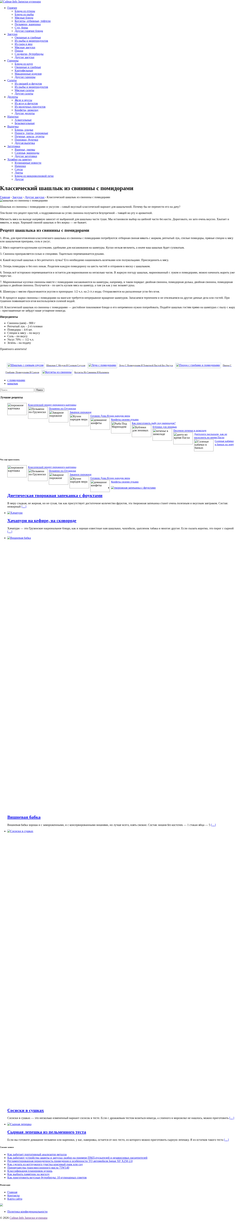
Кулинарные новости (28, 162)
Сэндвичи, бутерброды (29, 53)
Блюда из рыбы (24, 14)
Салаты (12, 80)
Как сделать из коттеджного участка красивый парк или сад (45, 1164)
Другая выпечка (25, 143)
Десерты (12, 96)
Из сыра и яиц (23, 44)
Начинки (20, 166)
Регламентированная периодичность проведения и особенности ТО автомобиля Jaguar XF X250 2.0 (70, 1161)
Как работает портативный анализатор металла (37, 1154)
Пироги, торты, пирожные (31, 133)
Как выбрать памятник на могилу (28, 1174)
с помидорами (16, 380)
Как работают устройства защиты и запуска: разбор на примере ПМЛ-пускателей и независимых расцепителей (77, 1157)
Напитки (13, 116)
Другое (19, 179)
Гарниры (13, 60)
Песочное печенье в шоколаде (189, 430)
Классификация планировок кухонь (29, 1170)
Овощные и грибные (28, 37)
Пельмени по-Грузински (62, 408)
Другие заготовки (26, 156)
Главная (12, 1192)
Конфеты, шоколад (26, 110)
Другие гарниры (25, 77)
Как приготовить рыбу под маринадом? (154, 423)
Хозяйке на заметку (19, 159)
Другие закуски (24, 57)
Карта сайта (14, 1198)
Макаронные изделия (28, 73)
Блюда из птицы (25, 11)
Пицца (19, 50)
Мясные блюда (24, 17)
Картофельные (24, 70)
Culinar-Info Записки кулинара (28, 1217)
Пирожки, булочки (26, 139)
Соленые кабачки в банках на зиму (224, 442)
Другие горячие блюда (29, 30)
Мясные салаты (24, 90)
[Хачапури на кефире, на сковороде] (15, 512)
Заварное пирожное (80, 412)
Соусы (19, 169)
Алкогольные (23, 119)
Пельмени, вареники (28, 24)
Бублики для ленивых (165, 426)
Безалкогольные (25, 123)
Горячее (12, 7)
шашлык (12, 383)
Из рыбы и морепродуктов (31, 40)
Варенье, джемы (25, 149)
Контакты (13, 1195)
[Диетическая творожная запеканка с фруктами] (133, 487)
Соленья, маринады (27, 152)
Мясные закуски (25, 47)
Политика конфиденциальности (27, 1211)
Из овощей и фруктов (28, 83)
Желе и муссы (23, 100)
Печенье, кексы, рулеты (29, 136)
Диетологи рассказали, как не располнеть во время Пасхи (210, 435)
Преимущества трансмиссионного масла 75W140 (38, 1167)
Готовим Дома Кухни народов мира (110, 415)
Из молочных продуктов (30, 106)
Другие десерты (25, 113)
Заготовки (13, 146)
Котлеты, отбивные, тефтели (33, 21)
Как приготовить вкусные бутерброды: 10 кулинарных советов (47, 1177)
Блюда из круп (24, 63)
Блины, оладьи (24, 129)
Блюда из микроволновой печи (34, 175)
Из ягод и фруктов (26, 103)
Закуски (12, 34)
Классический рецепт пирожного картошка (52, 404)
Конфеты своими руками (125, 419)
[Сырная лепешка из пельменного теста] (19, 1124)
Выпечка (13, 126)
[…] (23, 506)
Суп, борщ (21, 27)
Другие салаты (24, 93)
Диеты (19, 172)
